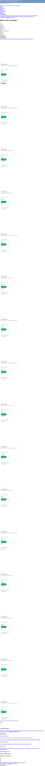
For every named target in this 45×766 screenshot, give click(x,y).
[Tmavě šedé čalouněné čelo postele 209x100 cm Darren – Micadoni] (1, 333)
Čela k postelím (30, 16)
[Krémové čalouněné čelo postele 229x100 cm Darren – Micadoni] (1, 78)
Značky (9, 748)
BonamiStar (5, 749)
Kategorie (4, 16)
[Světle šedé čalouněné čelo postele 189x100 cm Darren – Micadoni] (3, 546)
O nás (7, 748)
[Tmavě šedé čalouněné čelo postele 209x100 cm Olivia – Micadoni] (3, 376)
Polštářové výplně (17, 731)
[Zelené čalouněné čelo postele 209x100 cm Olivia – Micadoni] (1, 291)
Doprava (6, 744)
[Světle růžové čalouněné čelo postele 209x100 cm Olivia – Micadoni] (3, 291)
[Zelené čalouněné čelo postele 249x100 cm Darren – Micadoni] (1, 588)
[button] (10, 74)
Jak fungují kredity (28, 744)
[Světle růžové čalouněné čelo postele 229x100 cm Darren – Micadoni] (5, 503)
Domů (1, 16)
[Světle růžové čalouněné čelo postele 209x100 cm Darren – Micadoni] (5, 631)
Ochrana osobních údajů (11, 762)
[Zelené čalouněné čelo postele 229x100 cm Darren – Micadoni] (3, 503)
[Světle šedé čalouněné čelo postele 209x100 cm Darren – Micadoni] (5, 333)
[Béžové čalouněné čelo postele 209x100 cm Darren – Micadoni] (1, 631)
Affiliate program (31, 748)
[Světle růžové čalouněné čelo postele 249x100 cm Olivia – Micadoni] (5, 206)
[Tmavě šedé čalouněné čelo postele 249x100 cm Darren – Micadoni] (3, 716)
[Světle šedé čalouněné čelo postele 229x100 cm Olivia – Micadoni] (5, 163)
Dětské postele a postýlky (32, 730)
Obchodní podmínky (3, 762)
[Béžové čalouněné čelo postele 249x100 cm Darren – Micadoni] (5, 588)
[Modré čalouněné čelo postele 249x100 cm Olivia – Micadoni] (3, 206)
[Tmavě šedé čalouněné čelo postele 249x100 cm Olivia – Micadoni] (5, 121)
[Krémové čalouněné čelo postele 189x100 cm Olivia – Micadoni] (1, 461)
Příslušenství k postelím (19, 16)
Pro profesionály (22, 748)
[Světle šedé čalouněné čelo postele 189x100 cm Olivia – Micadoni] (5, 418)
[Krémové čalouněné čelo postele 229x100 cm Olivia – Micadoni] (1, 248)
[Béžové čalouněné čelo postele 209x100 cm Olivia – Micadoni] (5, 291)
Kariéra (18, 748)
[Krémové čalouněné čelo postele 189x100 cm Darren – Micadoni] (5, 546)
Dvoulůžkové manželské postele (13, 730)
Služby (1, 748)
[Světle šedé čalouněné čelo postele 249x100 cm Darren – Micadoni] (3, 588)
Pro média (26, 748)
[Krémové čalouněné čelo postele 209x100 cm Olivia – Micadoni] (5, 376)
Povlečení (39, 730)
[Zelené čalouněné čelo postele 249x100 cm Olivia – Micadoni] (1, 206)
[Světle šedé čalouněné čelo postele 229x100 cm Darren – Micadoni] (3, 78)
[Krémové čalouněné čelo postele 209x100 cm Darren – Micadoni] (3, 333)
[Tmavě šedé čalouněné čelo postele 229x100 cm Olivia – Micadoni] (5, 248)
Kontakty (4, 748)
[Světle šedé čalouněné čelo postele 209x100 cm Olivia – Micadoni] (1, 376)
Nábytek (7, 16)
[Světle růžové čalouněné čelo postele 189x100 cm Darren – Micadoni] (5, 673)
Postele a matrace (12, 16)
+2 (7, 163)
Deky (3, 731)
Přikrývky (12, 731)
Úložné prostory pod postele (23, 730)
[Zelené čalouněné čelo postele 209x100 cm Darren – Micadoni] (3, 631)
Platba (16, 744)
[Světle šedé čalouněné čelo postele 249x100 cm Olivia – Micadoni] (3, 121)
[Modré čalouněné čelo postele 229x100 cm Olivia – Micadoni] (3, 163)
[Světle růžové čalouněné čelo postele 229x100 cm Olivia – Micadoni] (1, 163)
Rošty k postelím (7, 731)
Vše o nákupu (2, 744)
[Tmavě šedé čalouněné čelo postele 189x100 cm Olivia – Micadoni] (3, 461)
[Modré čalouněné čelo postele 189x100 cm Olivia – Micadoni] (1, 418)
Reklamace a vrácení (11, 744)
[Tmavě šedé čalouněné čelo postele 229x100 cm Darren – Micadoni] (5, 78)
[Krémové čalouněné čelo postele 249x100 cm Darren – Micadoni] (1, 716)
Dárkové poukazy (13, 748)
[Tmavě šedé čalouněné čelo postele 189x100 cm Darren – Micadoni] (1, 546)
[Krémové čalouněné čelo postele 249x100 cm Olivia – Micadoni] (1, 121)
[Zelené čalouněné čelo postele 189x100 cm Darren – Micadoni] (1, 673)
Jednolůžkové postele (3, 730)
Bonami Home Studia (21, 744)
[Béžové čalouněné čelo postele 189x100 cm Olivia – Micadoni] (3, 418)
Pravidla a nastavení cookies (20, 762)
